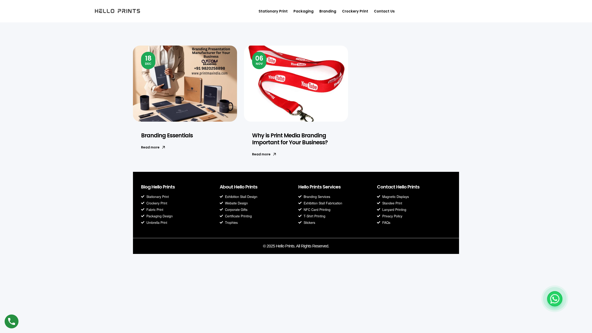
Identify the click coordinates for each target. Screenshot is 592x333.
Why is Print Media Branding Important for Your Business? (290, 139)
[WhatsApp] (554, 298)
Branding (327, 11)
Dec (148, 60)
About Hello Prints (238, 187)
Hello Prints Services (319, 187)
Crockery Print (355, 11)
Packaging (303, 11)
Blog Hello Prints (158, 187)
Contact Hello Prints (398, 187)
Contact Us (384, 11)
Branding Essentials (167, 135)
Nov (259, 60)
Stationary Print (273, 11)
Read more (150, 147)
